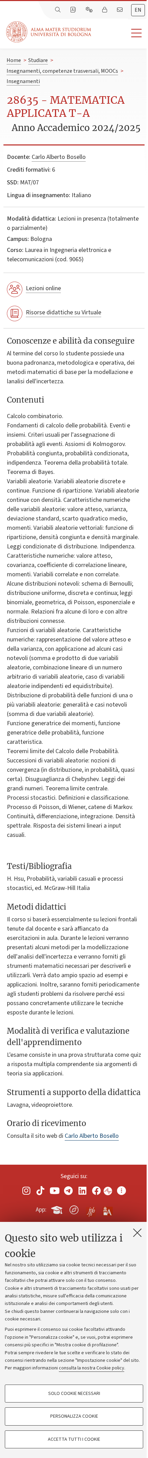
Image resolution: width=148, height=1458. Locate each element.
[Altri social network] (121, 1190)
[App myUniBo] (57, 1208)
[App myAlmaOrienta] (74, 1208)
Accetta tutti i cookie (74, 1439)
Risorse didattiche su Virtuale (63, 312)
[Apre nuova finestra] (26, 1190)
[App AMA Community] (107, 1209)
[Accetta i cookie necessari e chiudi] (137, 1232)
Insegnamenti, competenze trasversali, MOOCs (62, 71)
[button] (119, 33)
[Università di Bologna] (49, 31)
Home (14, 60)
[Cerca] (58, 10)
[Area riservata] (105, 10)
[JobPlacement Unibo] (91, 1208)
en (138, 10)
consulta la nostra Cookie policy (91, 1368)
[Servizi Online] (90, 10)
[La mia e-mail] (120, 10)
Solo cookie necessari (74, 1393)
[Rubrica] (73, 10)
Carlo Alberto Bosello (59, 157)
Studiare (38, 60)
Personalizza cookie (74, 1416)
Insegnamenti (23, 81)
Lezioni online (43, 288)
